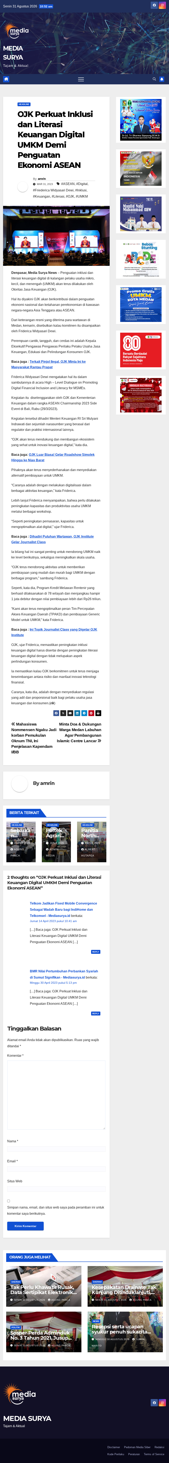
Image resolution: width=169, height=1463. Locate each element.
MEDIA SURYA (27, 1418)
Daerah (16, 1282)
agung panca (60, 1300)
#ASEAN (68, 184)
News (96, 1321)
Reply (95, 952)
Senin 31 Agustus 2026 (30, 1300)
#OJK (70, 196)
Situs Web (14, 1181)
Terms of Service (154, 1454)
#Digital (82, 184)
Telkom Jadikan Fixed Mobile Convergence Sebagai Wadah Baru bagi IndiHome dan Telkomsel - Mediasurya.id (63, 910)
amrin (42, 179)
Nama (12, 1141)
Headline (24, 104)
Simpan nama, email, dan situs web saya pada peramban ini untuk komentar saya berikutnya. (55, 1210)
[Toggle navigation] (81, 79)
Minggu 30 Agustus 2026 (112, 1339)
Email (12, 1161)
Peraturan (134, 1454)
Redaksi (159, 1447)
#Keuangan (41, 196)
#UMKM (82, 196)
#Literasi (58, 196)
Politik (16, 1327)
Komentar (15, 1055)
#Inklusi (81, 190)
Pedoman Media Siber (137, 1447)
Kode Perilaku (115, 1454)
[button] (154, 79)
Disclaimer (113, 1447)
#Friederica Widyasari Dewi (53, 190)
